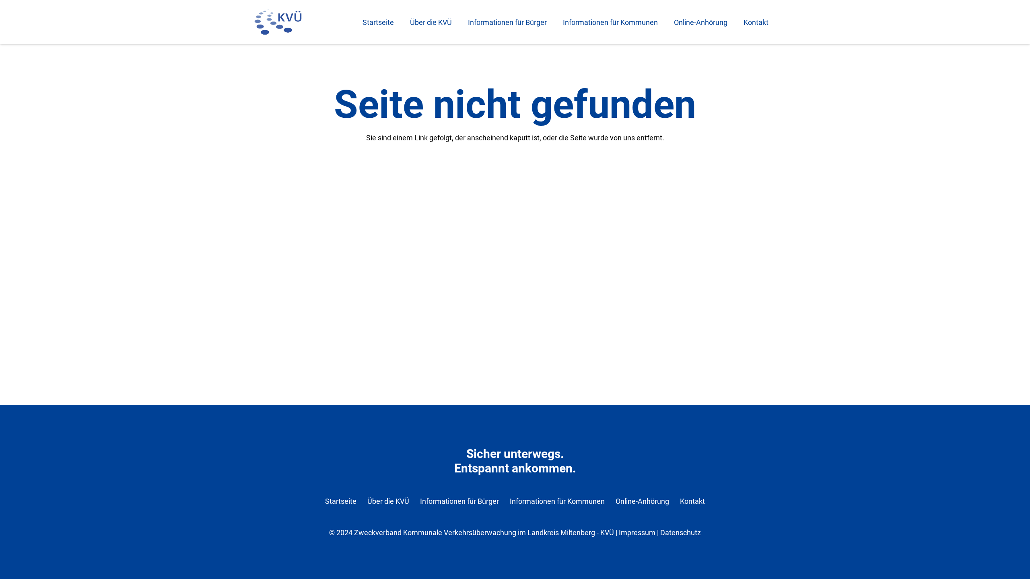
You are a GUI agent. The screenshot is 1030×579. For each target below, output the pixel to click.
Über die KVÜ (388, 501)
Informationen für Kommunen (557, 501)
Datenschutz (680, 532)
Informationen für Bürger (459, 501)
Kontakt (692, 501)
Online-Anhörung (642, 501)
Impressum (637, 532)
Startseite (340, 501)
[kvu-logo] (278, 22)
